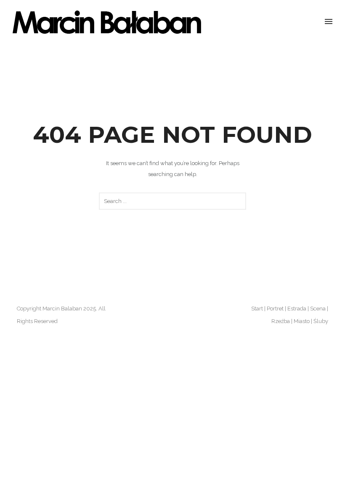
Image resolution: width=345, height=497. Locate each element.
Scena (318, 308)
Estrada (296, 308)
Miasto (302, 321)
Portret (275, 308)
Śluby (320, 321)
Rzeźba (280, 321)
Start (257, 308)
